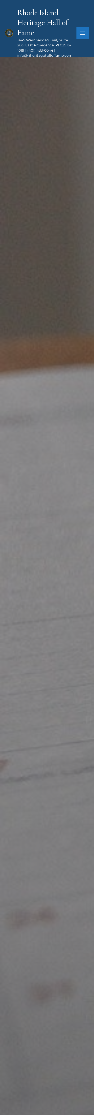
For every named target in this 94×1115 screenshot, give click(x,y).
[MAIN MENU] (82, 33)
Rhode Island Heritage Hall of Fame (42, 22)
